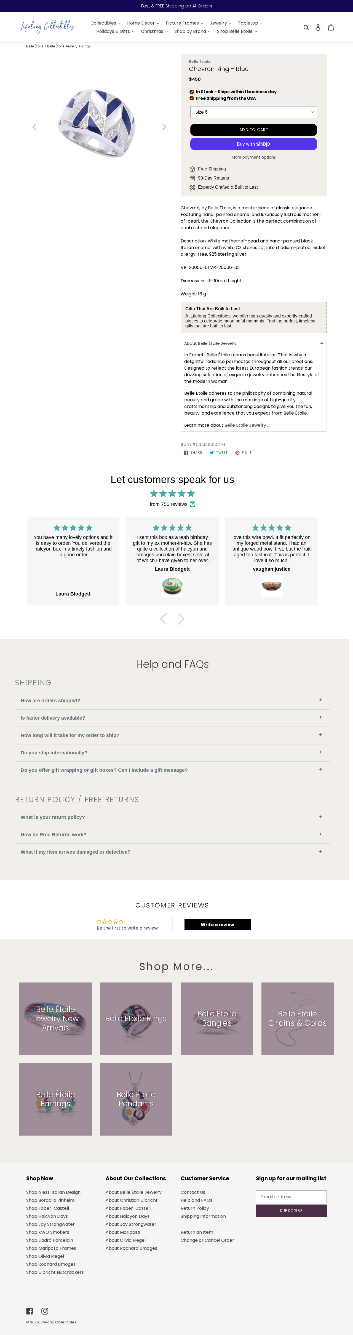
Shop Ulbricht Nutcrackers (55, 1272)
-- (183, 1224)
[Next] (181, 619)
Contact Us (193, 1192)
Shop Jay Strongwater (50, 1224)
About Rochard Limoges (131, 1248)
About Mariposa (123, 1232)
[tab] (254, 343)
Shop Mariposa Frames (51, 1248)
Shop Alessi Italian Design (53, 1192)
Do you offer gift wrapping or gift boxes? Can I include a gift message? (171, 770)
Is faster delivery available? (171, 717)
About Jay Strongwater (131, 1224)
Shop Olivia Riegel (45, 1256)
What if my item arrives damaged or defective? (171, 852)
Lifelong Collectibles (58, 1322)
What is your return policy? (171, 817)
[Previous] (163, 619)
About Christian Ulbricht (132, 1200)
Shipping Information (203, 1216)
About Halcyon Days (127, 1216)
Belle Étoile (34, 46)
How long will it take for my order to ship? (171, 735)
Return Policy (195, 1208)
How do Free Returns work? (171, 834)
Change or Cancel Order (207, 1240)
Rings (86, 46)
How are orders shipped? (171, 700)
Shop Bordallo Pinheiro (50, 1200)
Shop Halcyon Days (47, 1216)
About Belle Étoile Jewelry (134, 1192)
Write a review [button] (217, 925)
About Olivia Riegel (126, 1240)
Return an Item (197, 1232)
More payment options (254, 157)
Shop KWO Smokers (47, 1232)
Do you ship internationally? (171, 752)
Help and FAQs (196, 1200)
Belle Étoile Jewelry (62, 46)
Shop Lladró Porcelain (49, 1240)
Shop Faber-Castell (47, 1208)
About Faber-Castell (128, 1208)
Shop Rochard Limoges (51, 1264)
